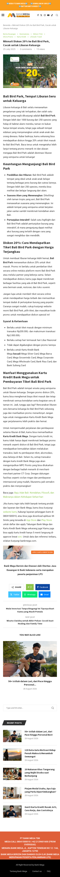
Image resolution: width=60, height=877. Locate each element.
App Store (31, 520)
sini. (20, 536)
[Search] (56, 15)
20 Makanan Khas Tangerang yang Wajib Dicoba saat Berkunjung (40, 772)
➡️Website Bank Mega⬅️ (17, 3)
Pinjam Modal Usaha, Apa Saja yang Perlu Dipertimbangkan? (40, 790)
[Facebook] (38, 15)
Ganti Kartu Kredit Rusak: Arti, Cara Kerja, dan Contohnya (41, 809)
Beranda (6, 25)
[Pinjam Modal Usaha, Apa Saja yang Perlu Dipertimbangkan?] (12, 793)
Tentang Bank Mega (18, 871)
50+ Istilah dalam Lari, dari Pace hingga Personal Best (39, 733)
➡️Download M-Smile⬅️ (40, 3)
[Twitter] (41, 15)
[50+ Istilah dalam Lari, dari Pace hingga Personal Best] (30, 659)
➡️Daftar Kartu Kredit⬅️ (30, 6)
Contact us (37, 871)
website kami (10, 512)
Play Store (46, 520)
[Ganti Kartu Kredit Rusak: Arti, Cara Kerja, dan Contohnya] (12, 811)
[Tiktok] (52, 15)
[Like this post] (31, 587)
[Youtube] (48, 15)
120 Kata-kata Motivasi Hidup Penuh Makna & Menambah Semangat (40, 753)
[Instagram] (45, 15)
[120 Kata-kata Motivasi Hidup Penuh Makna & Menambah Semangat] (12, 754)
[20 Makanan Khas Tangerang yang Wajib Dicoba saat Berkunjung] (12, 774)
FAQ (48, 871)
